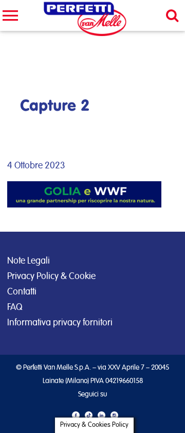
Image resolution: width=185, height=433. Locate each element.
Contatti (21, 292)
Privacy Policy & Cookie (51, 276)
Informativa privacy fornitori (60, 322)
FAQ (14, 307)
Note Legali (28, 261)
